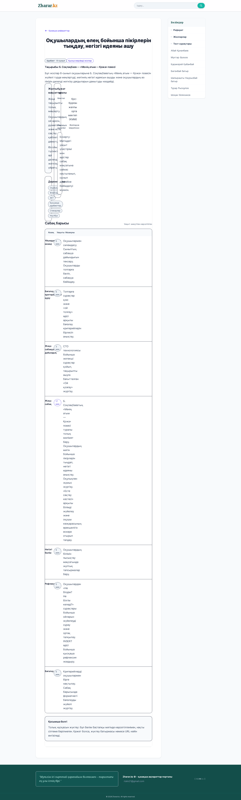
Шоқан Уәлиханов (180, 95)
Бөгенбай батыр (180, 71)
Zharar (47, 5)
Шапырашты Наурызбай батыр (184, 80)
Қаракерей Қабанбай (182, 64)
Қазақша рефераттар (59, 30)
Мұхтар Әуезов (179, 57)
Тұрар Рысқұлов (180, 88)
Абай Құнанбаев (179, 50)
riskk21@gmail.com (134, 781)
